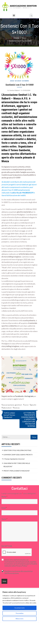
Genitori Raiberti (14, 90)
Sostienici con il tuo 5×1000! (20, 84)
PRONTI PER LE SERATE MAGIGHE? (17, 471)
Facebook (19, 396)
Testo (4, 519)
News (26, 81)
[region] (19, 606)
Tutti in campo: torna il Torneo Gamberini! (9, 415)
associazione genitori (12, 405)
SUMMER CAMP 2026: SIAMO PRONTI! (18, 455)
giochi (33, 405)
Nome (4, 497)
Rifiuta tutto (19, 618)
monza (17, 408)
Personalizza (19, 613)
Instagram (29, 396)
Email (4, 508)
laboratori (7, 408)
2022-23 (13, 81)
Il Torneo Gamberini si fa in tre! (14, 459)
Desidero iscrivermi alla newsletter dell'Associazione (18, 572)
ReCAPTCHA (7, 546)
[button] (14, 15)
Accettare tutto (19, 608)
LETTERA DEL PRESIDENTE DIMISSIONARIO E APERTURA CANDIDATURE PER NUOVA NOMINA (28, 419)
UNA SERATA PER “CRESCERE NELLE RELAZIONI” (17, 464)
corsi (26, 405)
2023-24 (20, 81)
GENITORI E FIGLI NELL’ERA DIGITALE (17, 450)
